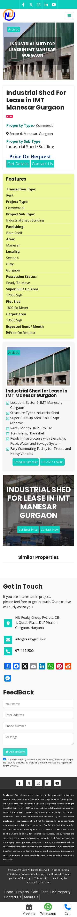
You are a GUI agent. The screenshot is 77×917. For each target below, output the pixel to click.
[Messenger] (7, 678)
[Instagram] (38, 4)
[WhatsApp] (50, 666)
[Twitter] (31, 4)
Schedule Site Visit (26, 462)
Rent (44, 892)
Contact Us (42, 163)
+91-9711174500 (52, 462)
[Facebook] (23, 4)
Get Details (18, 163)
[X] (24, 666)
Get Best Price (28, 529)
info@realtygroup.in (30, 639)
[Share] (7, 666)
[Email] (33, 666)
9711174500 (24, 650)
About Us (31, 897)
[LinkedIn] (46, 4)
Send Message (16, 752)
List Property (60, 892)
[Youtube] (54, 4)
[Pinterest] (59, 666)
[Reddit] (67, 666)
